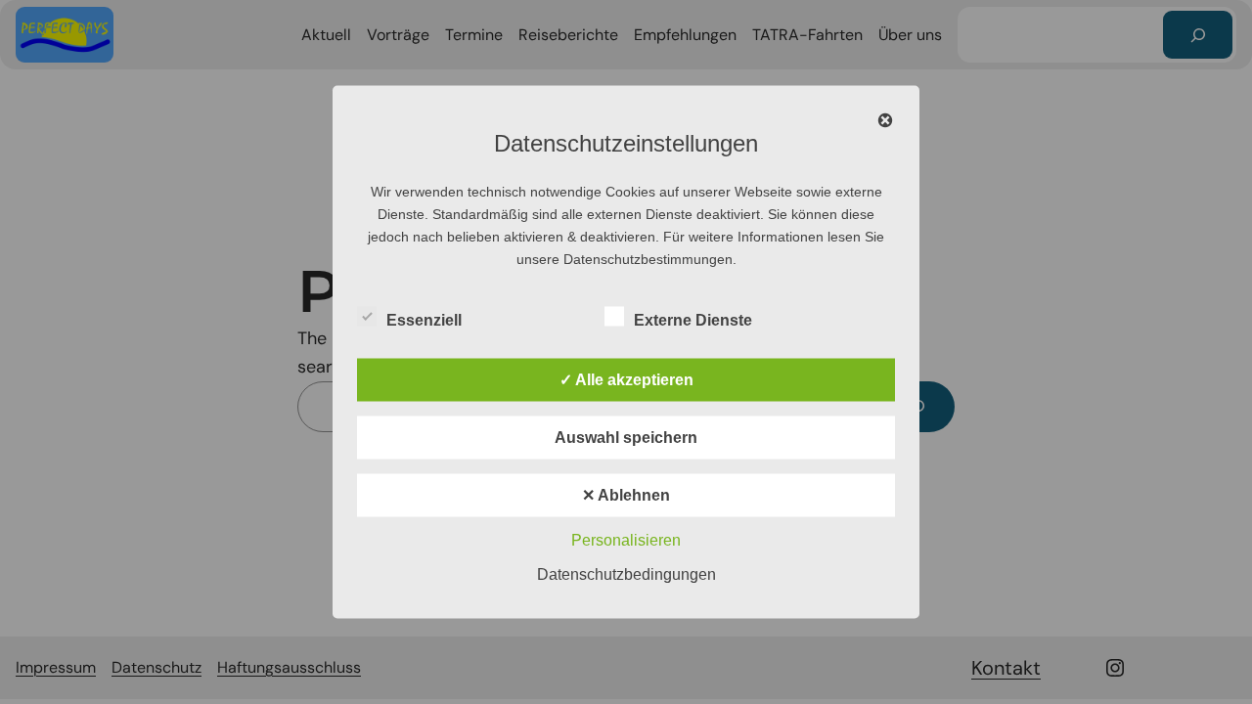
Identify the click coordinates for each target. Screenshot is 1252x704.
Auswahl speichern (626, 437)
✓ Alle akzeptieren (626, 380)
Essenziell (424, 320)
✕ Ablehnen (626, 495)
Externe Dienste (693, 320)
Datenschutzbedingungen (626, 574)
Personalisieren (626, 540)
